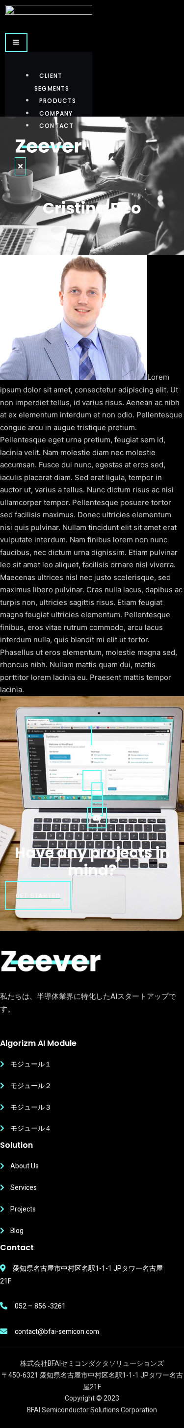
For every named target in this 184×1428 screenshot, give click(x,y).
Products (58, 101)
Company (56, 113)
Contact (56, 125)
